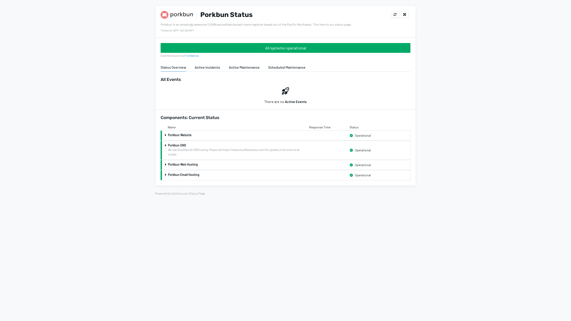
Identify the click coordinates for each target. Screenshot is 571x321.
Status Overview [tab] (173, 67)
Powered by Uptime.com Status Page (180, 193)
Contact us (193, 55)
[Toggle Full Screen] (405, 14)
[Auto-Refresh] (395, 14)
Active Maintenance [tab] (244, 67)
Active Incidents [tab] (207, 67)
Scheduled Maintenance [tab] (287, 67)
